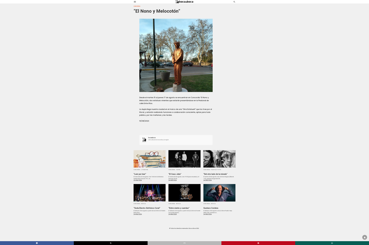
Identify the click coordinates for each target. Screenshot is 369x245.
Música (143, 203)
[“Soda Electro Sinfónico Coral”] (150, 192)
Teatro (178, 169)
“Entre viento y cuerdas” (178, 208)
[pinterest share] (258, 243)
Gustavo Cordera (210, 208)
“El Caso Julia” (174, 174)
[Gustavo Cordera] (219, 192)
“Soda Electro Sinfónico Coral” (147, 208)
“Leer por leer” (140, 174)
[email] (184, 243)
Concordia (137, 6)
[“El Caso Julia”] (184, 159)
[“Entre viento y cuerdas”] (184, 192)
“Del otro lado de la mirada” (215, 174)
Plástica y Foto (216, 169)
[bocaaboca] (184, 1)
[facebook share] (37, 243)
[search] (234, 2)
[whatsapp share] (332, 243)
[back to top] (364, 237)
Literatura (144, 169)
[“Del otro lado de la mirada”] (219, 159)
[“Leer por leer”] (150, 159)
